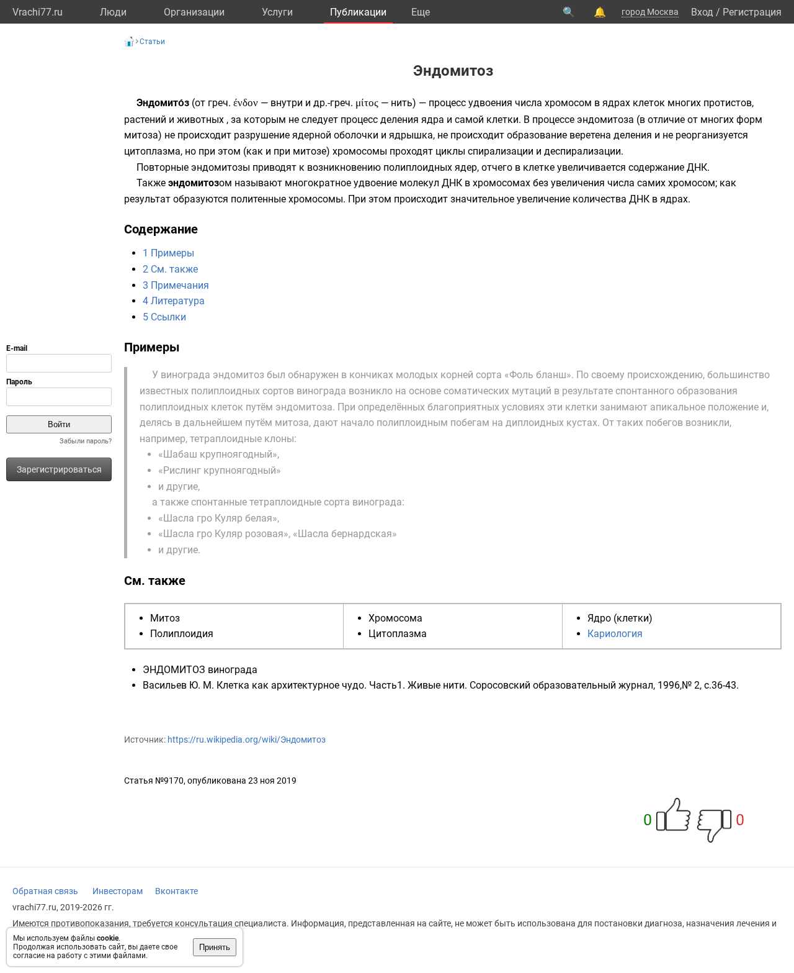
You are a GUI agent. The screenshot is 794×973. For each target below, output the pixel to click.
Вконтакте (176, 891)
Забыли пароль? (86, 441)
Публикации (358, 12)
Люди (113, 12)
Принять (214, 947)
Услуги (277, 12)
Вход (702, 12)
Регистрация (752, 12)
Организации (194, 12)
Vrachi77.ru (37, 12)
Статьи (152, 41)
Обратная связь (45, 891)
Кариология (615, 634)
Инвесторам (117, 891)
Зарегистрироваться (59, 469)
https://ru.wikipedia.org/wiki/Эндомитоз (246, 739)
